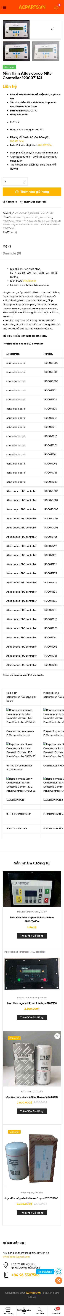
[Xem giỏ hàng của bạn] (56, 7)
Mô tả (7, 246)
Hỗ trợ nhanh (45, 1271)
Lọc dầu (39, 1091)
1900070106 (8, 221)
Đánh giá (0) (12, 253)
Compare (11, 201)
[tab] (32, 246)
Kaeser (20, 997)
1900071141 (20, 221)
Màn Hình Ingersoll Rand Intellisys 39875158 (32, 1003)
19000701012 (32, 217)
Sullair (44, 911)
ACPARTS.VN (32, 7)
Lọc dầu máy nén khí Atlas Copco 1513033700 (31, 1198)
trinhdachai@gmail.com (16, 1256)
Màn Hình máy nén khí (41, 213)
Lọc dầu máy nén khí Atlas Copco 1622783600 (32, 1097)
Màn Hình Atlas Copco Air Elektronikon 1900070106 (32, 919)
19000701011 (19, 217)
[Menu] (6, 7)
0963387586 (17, 140)
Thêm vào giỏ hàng (34, 192)
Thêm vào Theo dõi (35, 201)
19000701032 (45, 217)
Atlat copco (22, 213)
